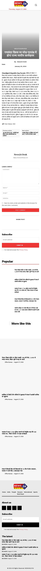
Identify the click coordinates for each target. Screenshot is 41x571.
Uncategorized (20, 48)
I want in (19, 245)
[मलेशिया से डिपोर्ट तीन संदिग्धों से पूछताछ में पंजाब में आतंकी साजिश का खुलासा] (7, 280)
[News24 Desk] (20, 146)
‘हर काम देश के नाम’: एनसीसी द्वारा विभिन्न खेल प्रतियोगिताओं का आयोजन (11, 134)
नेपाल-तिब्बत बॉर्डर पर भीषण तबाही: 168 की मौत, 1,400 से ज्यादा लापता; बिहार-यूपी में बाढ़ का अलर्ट (27, 271)
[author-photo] (3, 362)
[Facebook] (12, 224)
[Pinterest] (20, 224)
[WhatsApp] (25, 224)
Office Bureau (8, 362)
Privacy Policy (23, 250)
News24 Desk (22, 61)
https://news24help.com (20, 157)
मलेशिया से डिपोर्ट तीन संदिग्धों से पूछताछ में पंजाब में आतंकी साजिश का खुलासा (27, 280)
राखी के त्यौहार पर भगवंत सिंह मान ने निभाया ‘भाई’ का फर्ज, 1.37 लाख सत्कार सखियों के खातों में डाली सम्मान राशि (27, 309)
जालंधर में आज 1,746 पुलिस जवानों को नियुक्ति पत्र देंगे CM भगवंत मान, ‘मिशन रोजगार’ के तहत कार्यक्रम (26, 290)
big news (4, 544)
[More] (29, 224)
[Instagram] (9, 508)
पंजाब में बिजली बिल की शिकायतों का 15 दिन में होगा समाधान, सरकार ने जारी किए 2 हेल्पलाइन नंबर (27, 300)
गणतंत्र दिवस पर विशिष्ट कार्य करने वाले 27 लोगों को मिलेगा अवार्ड (30, 133)
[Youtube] (19, 508)
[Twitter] (16, 224)
